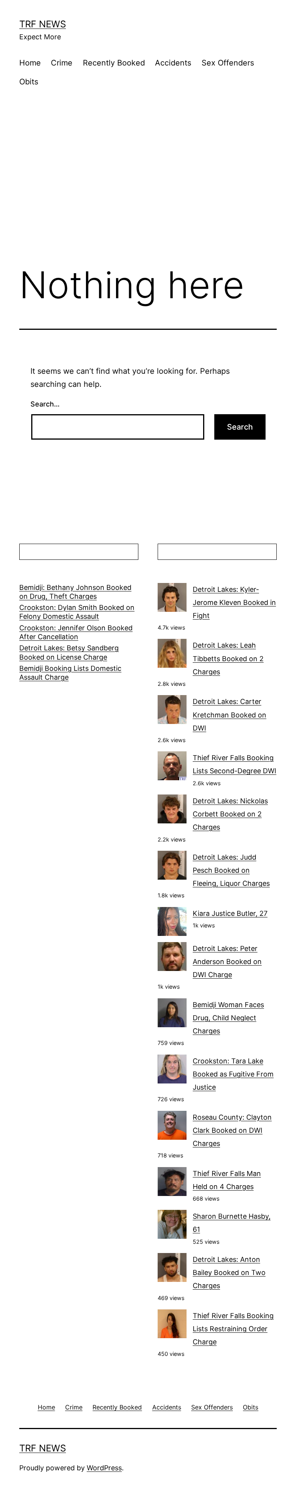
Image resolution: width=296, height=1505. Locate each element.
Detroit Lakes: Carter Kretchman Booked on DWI (229, 714)
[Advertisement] (148, 195)
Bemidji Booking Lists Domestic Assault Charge (70, 672)
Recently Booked (114, 62)
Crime (61, 62)
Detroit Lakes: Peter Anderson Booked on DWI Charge (227, 961)
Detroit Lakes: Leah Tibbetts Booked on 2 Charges (228, 658)
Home (30, 62)
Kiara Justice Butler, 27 (230, 913)
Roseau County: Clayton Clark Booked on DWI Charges (232, 1130)
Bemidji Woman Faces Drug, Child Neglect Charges (228, 1018)
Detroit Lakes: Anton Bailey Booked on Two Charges (229, 1272)
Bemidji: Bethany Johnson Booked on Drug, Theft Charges (75, 591)
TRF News (42, 24)
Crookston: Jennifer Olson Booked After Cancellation (76, 632)
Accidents (173, 62)
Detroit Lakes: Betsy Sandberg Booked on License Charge (69, 652)
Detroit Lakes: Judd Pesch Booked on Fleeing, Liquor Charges (231, 870)
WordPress (104, 1468)
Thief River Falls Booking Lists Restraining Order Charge (233, 1329)
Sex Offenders (228, 62)
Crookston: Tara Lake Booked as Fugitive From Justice (233, 1074)
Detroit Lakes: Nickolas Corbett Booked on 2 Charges (230, 814)
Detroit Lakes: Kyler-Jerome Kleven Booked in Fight (234, 602)
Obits (28, 81)
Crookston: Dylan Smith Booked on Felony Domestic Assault (77, 611)
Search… (45, 404)
